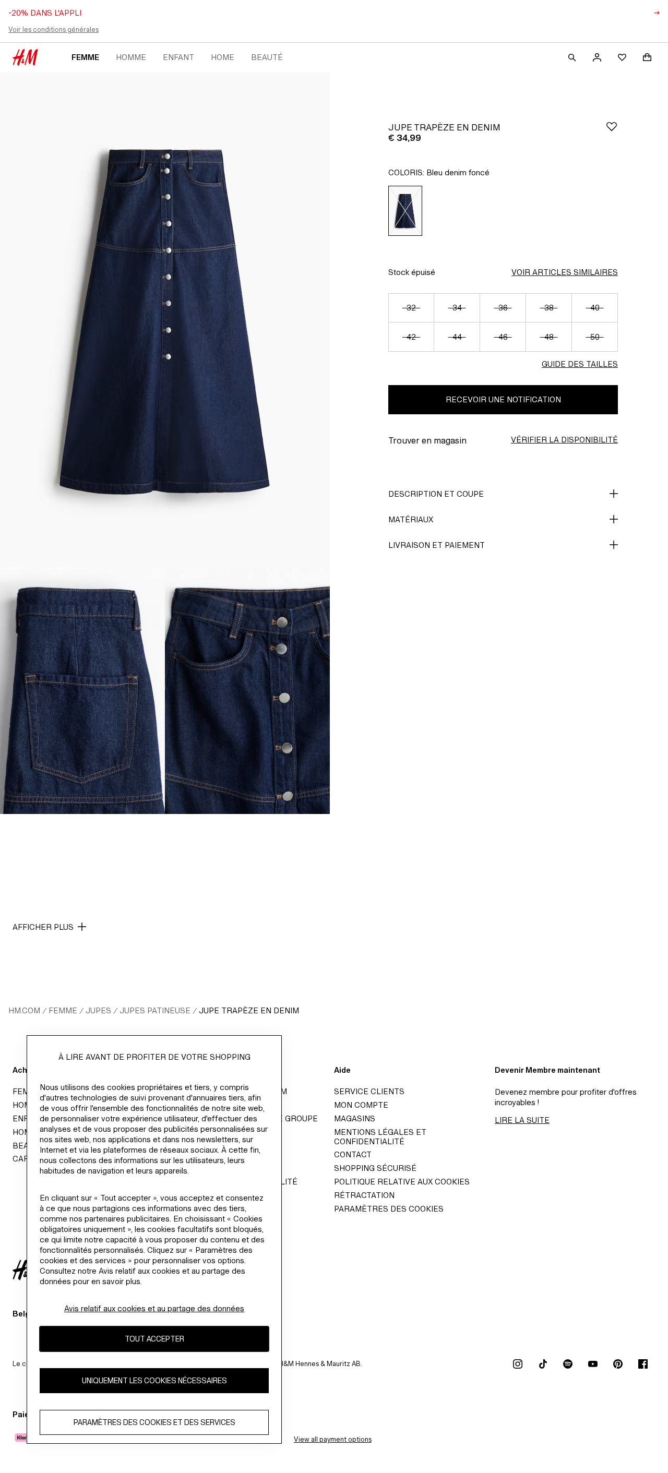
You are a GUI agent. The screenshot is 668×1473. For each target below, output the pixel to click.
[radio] (405, 211)
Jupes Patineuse (155, 1010)
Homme (131, 57)
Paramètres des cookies (389, 1208)
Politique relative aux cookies (402, 1181)
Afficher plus (43, 927)
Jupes (98, 1010)
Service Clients (369, 1091)
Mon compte (361, 1104)
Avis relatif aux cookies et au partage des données (154, 1308)
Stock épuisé (411, 272)
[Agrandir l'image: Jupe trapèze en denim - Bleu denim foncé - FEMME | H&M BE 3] (247, 690)
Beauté (267, 57)
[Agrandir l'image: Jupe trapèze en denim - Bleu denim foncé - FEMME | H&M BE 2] (82, 690)
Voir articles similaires (564, 272)
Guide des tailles (580, 364)
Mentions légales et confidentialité (380, 1137)
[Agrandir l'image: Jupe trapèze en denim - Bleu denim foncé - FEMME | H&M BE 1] (165, 319)
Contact (353, 1154)
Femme (85, 57)
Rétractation (364, 1195)
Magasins (354, 1118)
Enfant (178, 57)
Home (222, 57)
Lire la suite (522, 1120)
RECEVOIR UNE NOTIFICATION (503, 399)
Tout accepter (154, 1338)
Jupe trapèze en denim (249, 1010)
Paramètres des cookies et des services (154, 1422)
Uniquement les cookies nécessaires (154, 1380)
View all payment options (333, 1439)
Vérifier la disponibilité (564, 439)
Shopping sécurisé (375, 1168)
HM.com (24, 1010)
